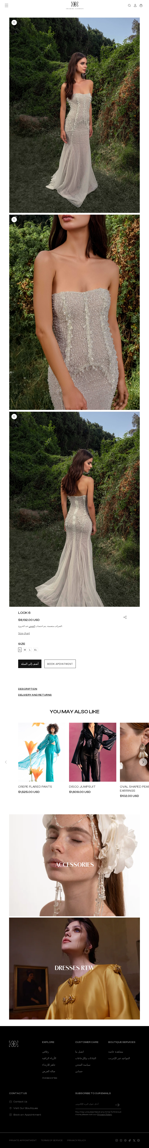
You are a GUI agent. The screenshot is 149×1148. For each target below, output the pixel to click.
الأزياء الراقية (49, 1058)
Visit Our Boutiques (25, 1108)
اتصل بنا (79, 1051)
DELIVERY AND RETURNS (35, 694)
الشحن (32, 626)
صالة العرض (48, 1071)
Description (27, 688)
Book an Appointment (27, 1114)
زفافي (45, 1051)
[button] (6, 5)
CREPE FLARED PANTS (35, 786)
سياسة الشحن (82, 1064)
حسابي (79, 1071)
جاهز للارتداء (48, 1064)
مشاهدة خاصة (115, 1051)
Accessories (74, 865)
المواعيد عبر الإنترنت (119, 1058)
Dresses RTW (74, 968)
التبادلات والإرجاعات (85, 1058)
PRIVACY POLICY (76, 1140)
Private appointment (23, 1140)
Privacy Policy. (104, 1114)
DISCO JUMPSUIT (82, 786)
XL (35, 649)
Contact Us (20, 1101)
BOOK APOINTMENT (60, 664)
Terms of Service (52, 1140)
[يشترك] (117, 1105)
